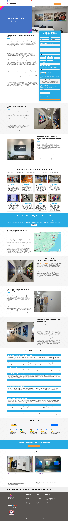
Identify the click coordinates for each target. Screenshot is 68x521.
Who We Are (28, 499)
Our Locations (28, 503)
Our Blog (37, 506)
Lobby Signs (41, 184)
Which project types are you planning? (46, 43)
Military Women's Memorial (13, 473)
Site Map (37, 507)
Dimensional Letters (27, 203)
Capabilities (28, 498)
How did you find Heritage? (45, 85)
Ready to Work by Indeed (40, 473)
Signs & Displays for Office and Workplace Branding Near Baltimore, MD (28, 489)
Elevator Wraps (13, 203)
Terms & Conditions (39, 498)
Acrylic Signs (41, 203)
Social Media (37, 503)
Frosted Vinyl (54, 184)
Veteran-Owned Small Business (13, 507)
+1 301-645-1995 (48, 502)
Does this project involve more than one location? (48, 62)
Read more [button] (11, 435)
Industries (37, 502)
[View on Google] (10, 429)
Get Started (34, 224)
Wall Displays (54, 203)
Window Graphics (27, 184)
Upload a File (28, 502)
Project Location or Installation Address (46, 56)
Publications (37, 499)
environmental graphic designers (45, 263)
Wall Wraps (13, 184)
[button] (8, 432)
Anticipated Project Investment (45, 65)
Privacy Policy (37, 509)
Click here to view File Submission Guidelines (46, 73)
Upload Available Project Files (45, 72)
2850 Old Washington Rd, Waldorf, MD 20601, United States (50, 499)
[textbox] (50, 45)
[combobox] (50, 45)
